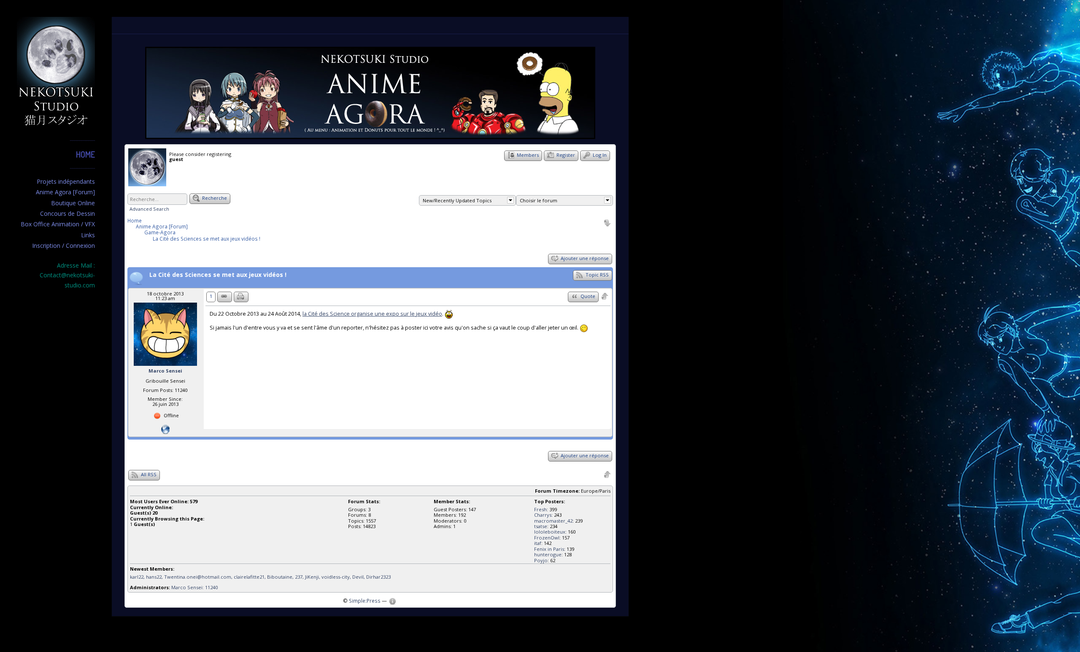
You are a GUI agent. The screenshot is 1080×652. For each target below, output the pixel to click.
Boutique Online (73, 203)
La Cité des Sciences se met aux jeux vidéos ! (206, 238)
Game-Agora (160, 232)
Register (565, 155)
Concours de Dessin (67, 213)
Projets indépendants (66, 181)
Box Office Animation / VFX (58, 224)
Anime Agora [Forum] (65, 192)
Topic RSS (596, 274)
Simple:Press (365, 600)
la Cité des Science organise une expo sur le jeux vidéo (372, 313)
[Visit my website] (165, 429)
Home (85, 154)
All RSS (148, 474)
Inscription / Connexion (63, 245)
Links (88, 235)
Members (527, 155)
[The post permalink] (224, 297)
